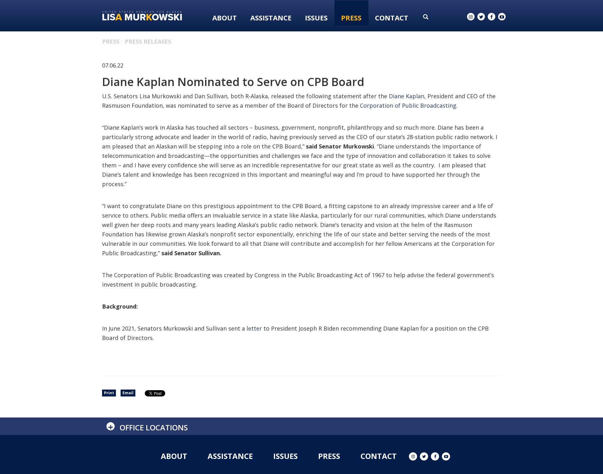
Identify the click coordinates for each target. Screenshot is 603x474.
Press (351, 17)
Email (127, 393)
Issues (316, 17)
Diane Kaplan (406, 96)
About (224, 17)
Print (109, 393)
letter (254, 328)
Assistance (270, 17)
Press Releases (148, 41)
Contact (391, 17)
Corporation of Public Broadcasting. (409, 105)
